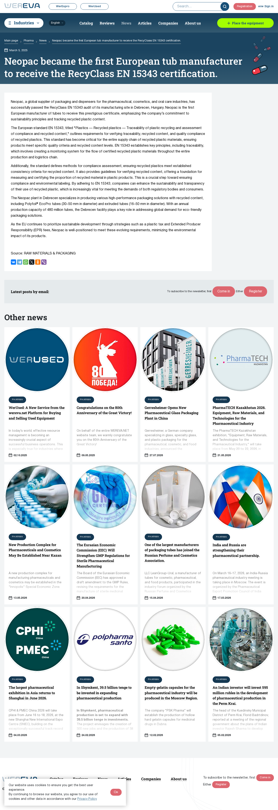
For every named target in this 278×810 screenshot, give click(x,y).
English (55, 23)
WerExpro (63, 6)
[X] (31, 262)
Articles (145, 23)
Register (255, 291)
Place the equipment (248, 23)
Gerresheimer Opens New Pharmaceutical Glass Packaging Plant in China (171, 412)
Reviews (107, 23)
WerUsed (94, 6)
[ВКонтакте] (13, 262)
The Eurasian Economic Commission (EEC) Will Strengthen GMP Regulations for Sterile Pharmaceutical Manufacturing (103, 555)
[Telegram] (19, 262)
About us (193, 23)
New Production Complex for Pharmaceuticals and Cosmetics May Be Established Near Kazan (35, 549)
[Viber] (43, 262)
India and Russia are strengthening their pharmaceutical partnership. (236, 550)
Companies (168, 23)
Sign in (269, 6)
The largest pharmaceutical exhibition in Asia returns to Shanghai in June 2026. (32, 692)
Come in (223, 291)
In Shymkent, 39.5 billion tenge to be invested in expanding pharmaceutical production (104, 692)
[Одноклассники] (37, 262)
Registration (244, 6)
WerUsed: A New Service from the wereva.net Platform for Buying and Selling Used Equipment (37, 412)
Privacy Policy (87, 799)
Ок (116, 792)
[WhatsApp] (25, 262)
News (126, 23)
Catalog (86, 23)
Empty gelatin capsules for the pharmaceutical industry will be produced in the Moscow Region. (171, 692)
